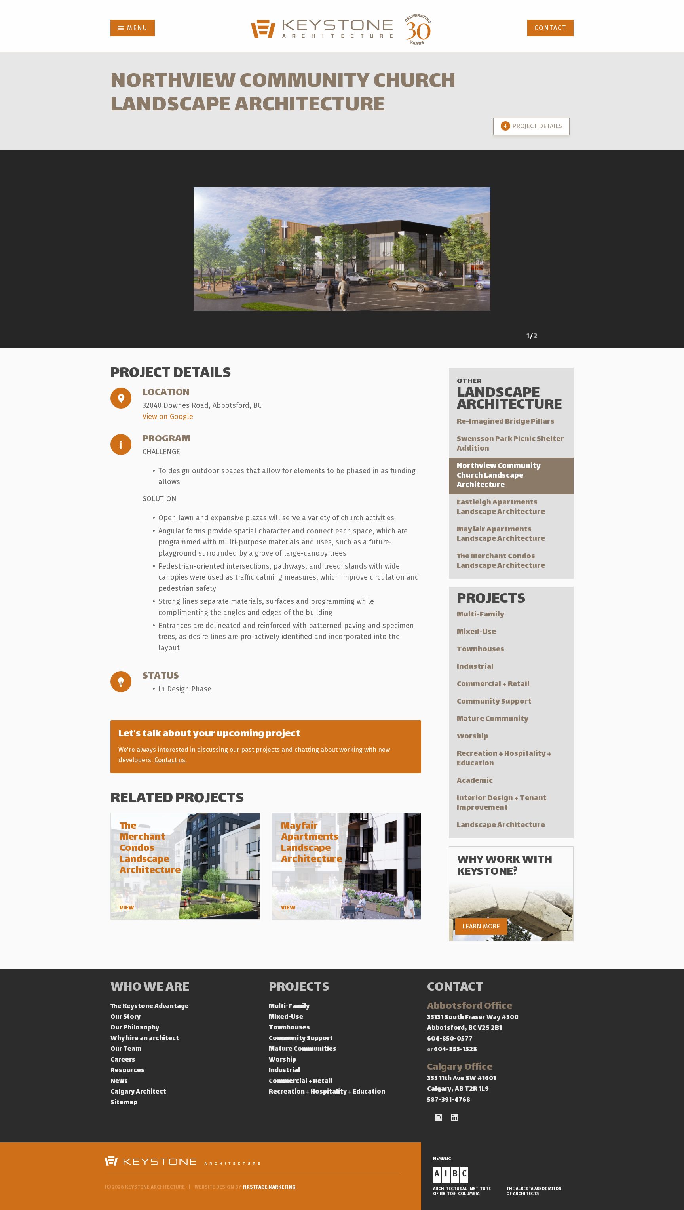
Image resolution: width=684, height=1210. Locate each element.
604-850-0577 (450, 1039)
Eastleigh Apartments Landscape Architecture (501, 507)
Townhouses (480, 649)
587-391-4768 (448, 1100)
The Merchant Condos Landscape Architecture (501, 561)
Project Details (537, 126)
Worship (472, 736)
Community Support (494, 701)
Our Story (125, 1017)
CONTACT (550, 28)
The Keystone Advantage (149, 1006)
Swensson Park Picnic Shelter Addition (510, 444)
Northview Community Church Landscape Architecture (499, 476)
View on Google (167, 416)
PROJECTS (299, 988)
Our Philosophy (134, 1028)
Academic (475, 781)
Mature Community (492, 719)
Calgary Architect (138, 1092)
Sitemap (123, 1103)
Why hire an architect (144, 1038)
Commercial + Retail (493, 684)
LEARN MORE (481, 926)
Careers (122, 1060)
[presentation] (508, 337)
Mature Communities (302, 1049)
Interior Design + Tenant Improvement (502, 803)
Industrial (475, 666)
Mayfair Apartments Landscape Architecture (501, 534)
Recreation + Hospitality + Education (504, 759)
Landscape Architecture (501, 825)
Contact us (169, 760)
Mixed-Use (476, 632)
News (119, 1081)
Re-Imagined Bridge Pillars (506, 421)
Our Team (125, 1049)
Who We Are (149, 988)
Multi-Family (480, 614)
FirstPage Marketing (269, 1187)
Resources (127, 1070)
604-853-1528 (455, 1049)
